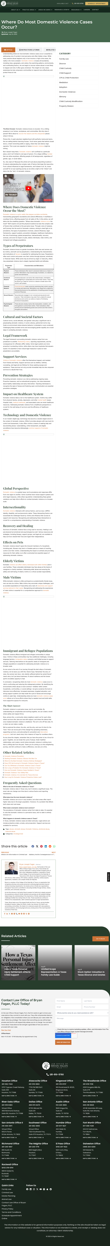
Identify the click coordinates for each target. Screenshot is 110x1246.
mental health (42, 400)
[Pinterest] (21, 914)
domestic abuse (20, 829)
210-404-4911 (7, 1126)
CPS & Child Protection (69, 78)
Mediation (63, 82)
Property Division (66, 106)
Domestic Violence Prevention (14, 756)
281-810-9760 (57, 1074)
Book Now (108, 877)
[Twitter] (9, 914)
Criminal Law (7, 1192)
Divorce (62, 63)
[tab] (8, 49)
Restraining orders (24, 341)
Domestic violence (25, 151)
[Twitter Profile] (37, 1189)
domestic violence (28, 61)
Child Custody (65, 68)
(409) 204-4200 (89, 1147)
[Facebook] (5, 914)
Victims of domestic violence (12, 360)
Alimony (62, 96)
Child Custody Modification (70, 101)
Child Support (65, 73)
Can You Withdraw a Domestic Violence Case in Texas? (22, 765)
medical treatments (19, 402)
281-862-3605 (34, 1126)
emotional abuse (44, 829)
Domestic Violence (32, 829)
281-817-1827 (61, 1126)
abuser (11, 829)
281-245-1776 (34, 1147)
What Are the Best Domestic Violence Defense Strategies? (23, 761)
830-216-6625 (88, 1105)
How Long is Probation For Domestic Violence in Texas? (22, 768)
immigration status (21, 659)
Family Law (64, 59)
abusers (18, 254)
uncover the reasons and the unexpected (31, 133)
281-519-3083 (34, 1084)
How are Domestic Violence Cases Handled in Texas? (21, 770)
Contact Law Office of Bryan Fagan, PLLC (14, 1204)
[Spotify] (29, 914)
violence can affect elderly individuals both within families (28, 565)
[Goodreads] (12, 914)
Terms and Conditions (11, 1212)
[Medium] (14, 914)
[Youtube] (19, 914)
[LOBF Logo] (55, 1066)
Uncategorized (18, 834)
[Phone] (17, 914)
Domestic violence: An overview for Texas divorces (21, 775)
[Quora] (26, 914)
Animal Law (7, 1199)
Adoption (63, 87)
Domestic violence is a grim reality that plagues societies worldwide (25, 214)
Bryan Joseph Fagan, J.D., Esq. (28, 867)
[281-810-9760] (47, 1074)
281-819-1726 (88, 1084)
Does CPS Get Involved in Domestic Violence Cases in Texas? (24, 763)
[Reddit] (24, 914)
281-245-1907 (7, 1147)
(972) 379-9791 (7, 1168)
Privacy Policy (7, 1209)
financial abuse (10, 831)
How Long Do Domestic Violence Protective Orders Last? (23, 777)
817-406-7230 (88, 1126)
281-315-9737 (61, 1084)
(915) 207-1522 (61, 1147)
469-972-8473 (34, 1105)
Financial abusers (20, 286)
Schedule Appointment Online (12, 1217)
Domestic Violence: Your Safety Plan (16, 772)
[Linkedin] (7, 914)
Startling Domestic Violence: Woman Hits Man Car (20, 758)
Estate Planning (8, 1196)
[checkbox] (82, 1030)
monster (49, 154)
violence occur (45, 221)
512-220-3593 (61, 1105)
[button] (15, 10)
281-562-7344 (7, 1084)
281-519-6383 (7, 1105)
